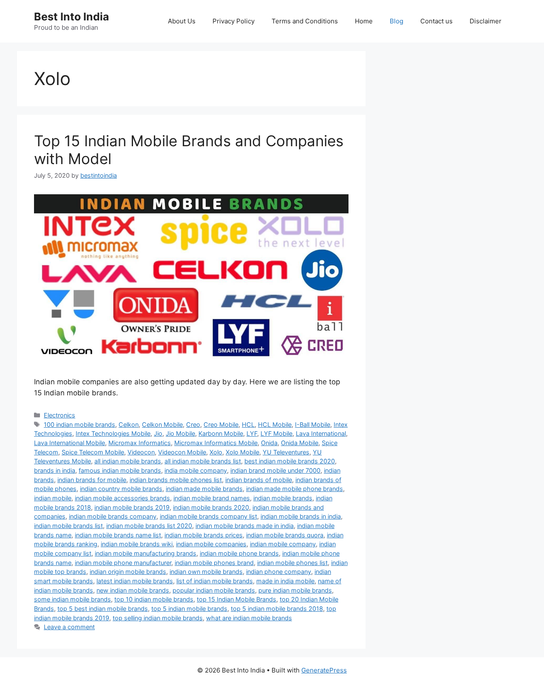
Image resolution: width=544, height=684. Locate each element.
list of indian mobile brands (214, 581)
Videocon (141, 452)
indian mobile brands (282, 498)
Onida (269, 442)
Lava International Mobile (69, 442)
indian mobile (52, 498)
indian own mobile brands (206, 571)
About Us (182, 21)
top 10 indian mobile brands (153, 599)
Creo (193, 424)
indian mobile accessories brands (122, 498)
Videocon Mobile (182, 452)
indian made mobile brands (204, 488)
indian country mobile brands (121, 488)
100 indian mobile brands (79, 424)
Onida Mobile (299, 442)
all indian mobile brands (127, 461)
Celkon (129, 424)
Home (364, 21)
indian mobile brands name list (118, 535)
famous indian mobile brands (120, 470)
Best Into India (71, 16)
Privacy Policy (233, 21)
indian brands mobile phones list (176, 479)
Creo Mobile (221, 424)
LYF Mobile (276, 433)
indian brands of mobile (258, 479)
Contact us (436, 21)
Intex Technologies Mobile (113, 433)
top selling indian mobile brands (158, 618)
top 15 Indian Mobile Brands (236, 599)
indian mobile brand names (211, 498)
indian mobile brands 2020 (211, 507)
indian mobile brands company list (208, 516)
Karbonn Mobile (220, 433)
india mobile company (195, 470)
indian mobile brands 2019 (132, 507)
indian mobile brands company (112, 516)
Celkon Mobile (162, 424)
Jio (158, 433)
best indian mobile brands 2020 (289, 461)
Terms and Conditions (305, 21)
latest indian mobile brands (134, 581)
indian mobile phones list (292, 562)
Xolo (216, 452)
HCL (248, 424)
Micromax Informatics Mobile (216, 442)
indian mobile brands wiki (137, 544)
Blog (396, 21)
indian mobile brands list (68, 525)
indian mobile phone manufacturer (123, 562)
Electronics (59, 415)
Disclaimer (486, 21)
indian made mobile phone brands (294, 488)
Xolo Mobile (242, 452)
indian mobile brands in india (301, 516)
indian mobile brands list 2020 (149, 525)
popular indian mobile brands (214, 590)
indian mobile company (283, 544)
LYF (251, 433)
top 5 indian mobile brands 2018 (277, 608)
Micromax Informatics (139, 442)
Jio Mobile (180, 433)
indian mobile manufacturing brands (145, 553)
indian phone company (278, 571)
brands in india (54, 470)
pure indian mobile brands (295, 590)
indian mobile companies (211, 544)
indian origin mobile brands (128, 571)
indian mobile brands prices (203, 535)
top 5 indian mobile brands (189, 608)
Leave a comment (69, 626)
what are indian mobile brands (249, 618)
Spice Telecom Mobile (93, 452)
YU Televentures (286, 452)
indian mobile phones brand (214, 562)
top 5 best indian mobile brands (102, 608)
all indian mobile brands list (202, 461)
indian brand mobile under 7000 (275, 470)
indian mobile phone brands (239, 553)
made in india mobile (285, 581)
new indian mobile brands (132, 590)
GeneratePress (324, 670)
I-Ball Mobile (312, 424)
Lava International (321, 433)
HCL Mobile (275, 424)
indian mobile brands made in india (245, 525)
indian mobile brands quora (284, 535)
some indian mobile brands (72, 599)
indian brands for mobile (91, 479)
